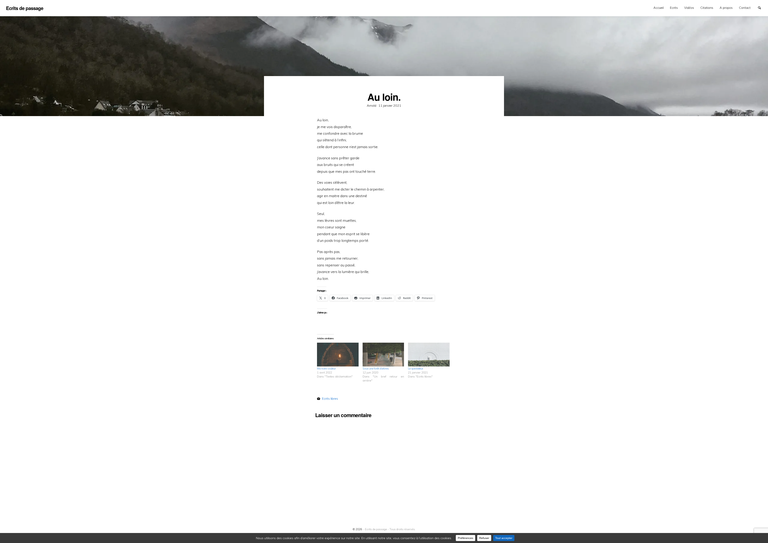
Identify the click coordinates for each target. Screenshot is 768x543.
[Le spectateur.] (429, 354)
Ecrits (674, 8)
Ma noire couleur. (326, 368)
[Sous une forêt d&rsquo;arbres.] (383, 354)
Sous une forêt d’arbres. (376, 368)
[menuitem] (658, 7)
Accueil (658, 8)
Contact (745, 8)
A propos (726, 8)
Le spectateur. (415, 368)
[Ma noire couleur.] (338, 354)
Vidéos (689, 8)
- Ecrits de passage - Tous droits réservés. (389, 529)
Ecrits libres (330, 398)
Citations (706, 8)
